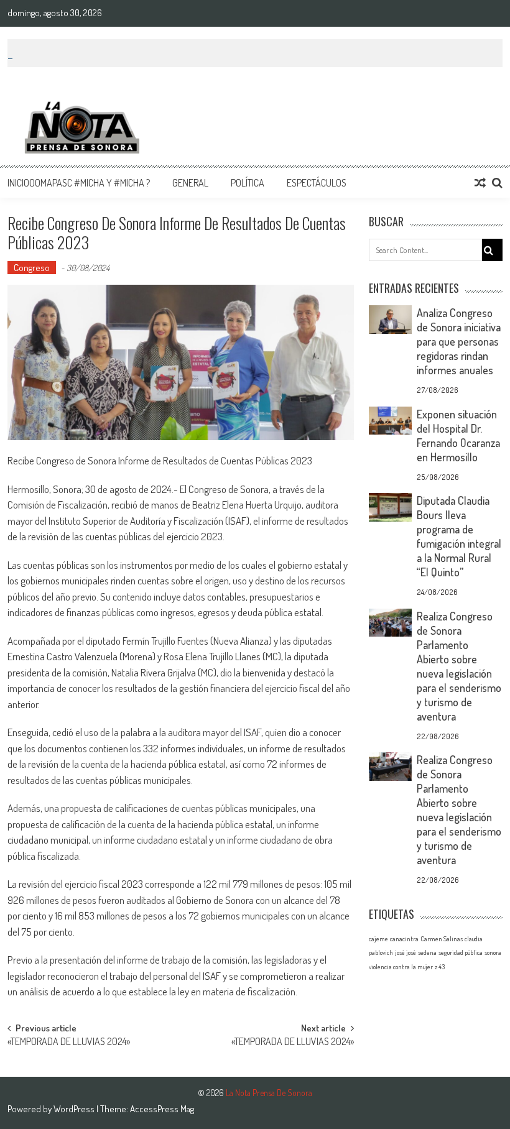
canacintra (404, 938)
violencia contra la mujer (401, 966)
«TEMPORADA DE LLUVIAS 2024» (68, 1043)
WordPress (74, 1109)
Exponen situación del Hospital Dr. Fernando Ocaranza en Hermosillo (458, 435)
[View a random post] (480, 183)
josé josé (405, 952)
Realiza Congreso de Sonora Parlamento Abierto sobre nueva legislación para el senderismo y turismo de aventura (459, 666)
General (190, 183)
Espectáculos (316, 183)
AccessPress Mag (162, 1109)
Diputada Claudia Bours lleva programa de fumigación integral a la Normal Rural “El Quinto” (459, 536)
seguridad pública (460, 952)
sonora (492, 952)
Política (247, 183)
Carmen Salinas (441, 938)
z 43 (440, 966)
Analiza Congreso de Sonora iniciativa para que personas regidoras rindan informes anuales (459, 341)
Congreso (32, 268)
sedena (427, 952)
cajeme (378, 938)
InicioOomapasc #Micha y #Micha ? (78, 183)
